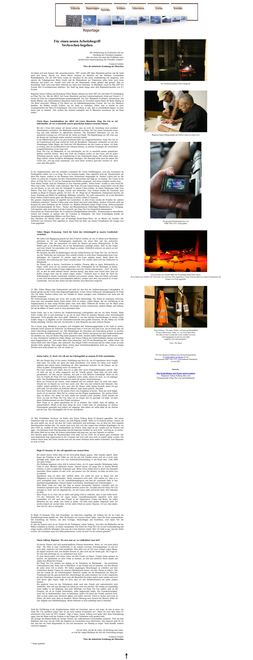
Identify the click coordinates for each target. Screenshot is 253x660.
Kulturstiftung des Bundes (174, 357)
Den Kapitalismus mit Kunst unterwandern (176, 373)
